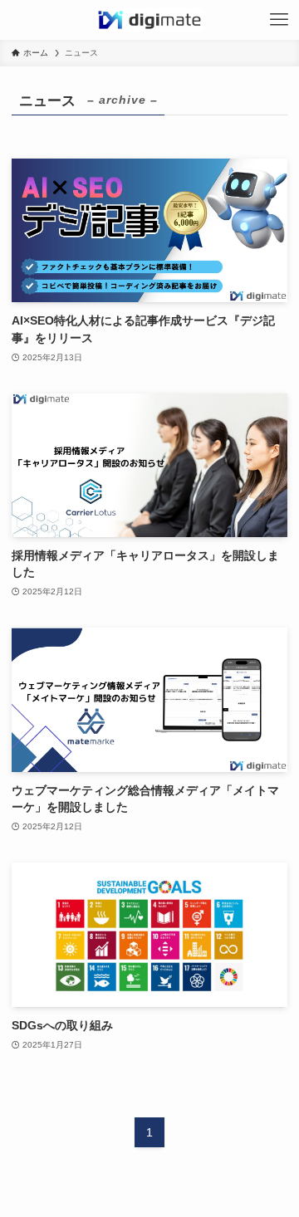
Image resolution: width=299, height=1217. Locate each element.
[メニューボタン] (279, 20)
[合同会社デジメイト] (149, 20)
